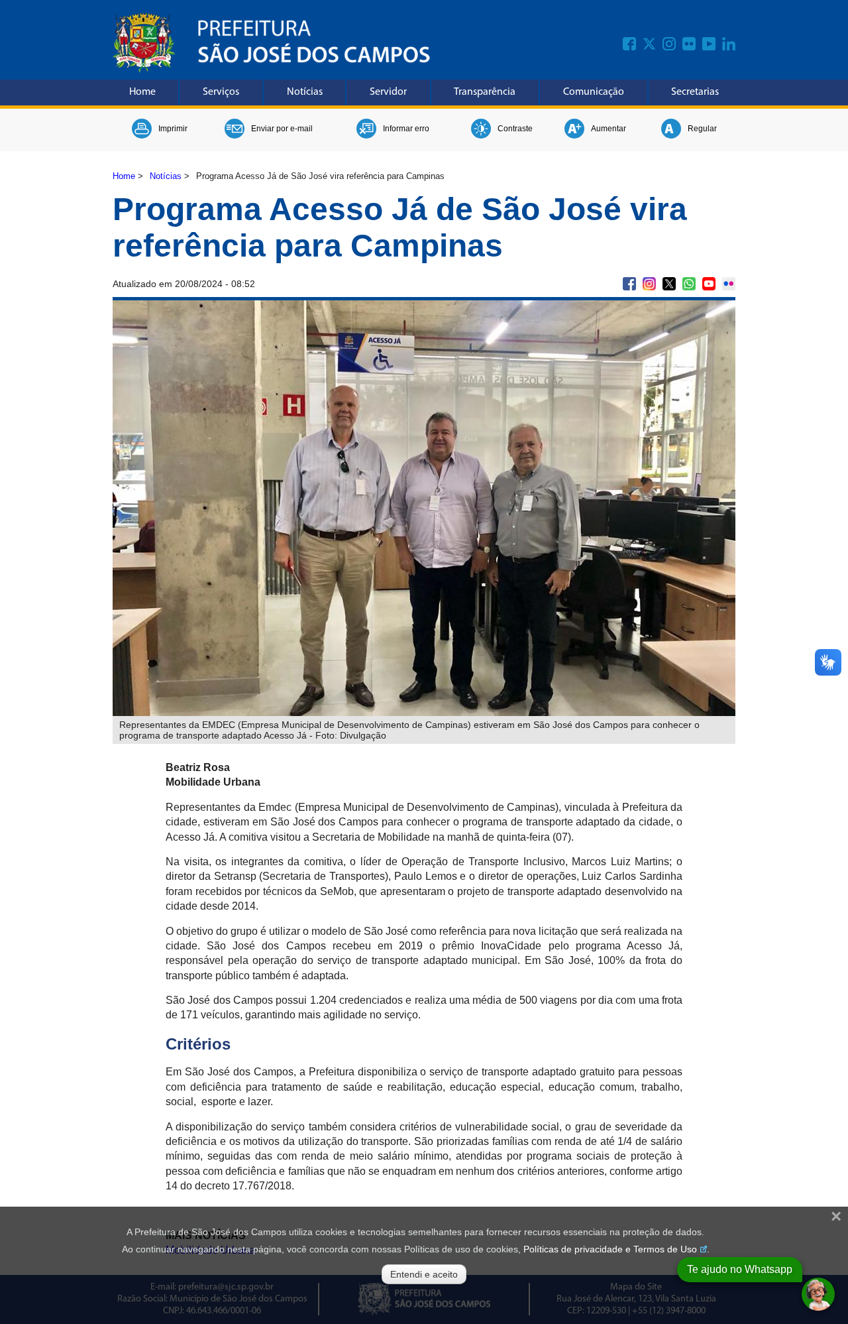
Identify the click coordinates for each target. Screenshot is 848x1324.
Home (142, 92)
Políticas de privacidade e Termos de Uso (610, 1249)
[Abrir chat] (818, 1294)
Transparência (484, 92)
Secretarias (695, 92)
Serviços (221, 92)
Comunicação (593, 92)
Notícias (305, 92)
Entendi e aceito (424, 1274)
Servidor (388, 92)
